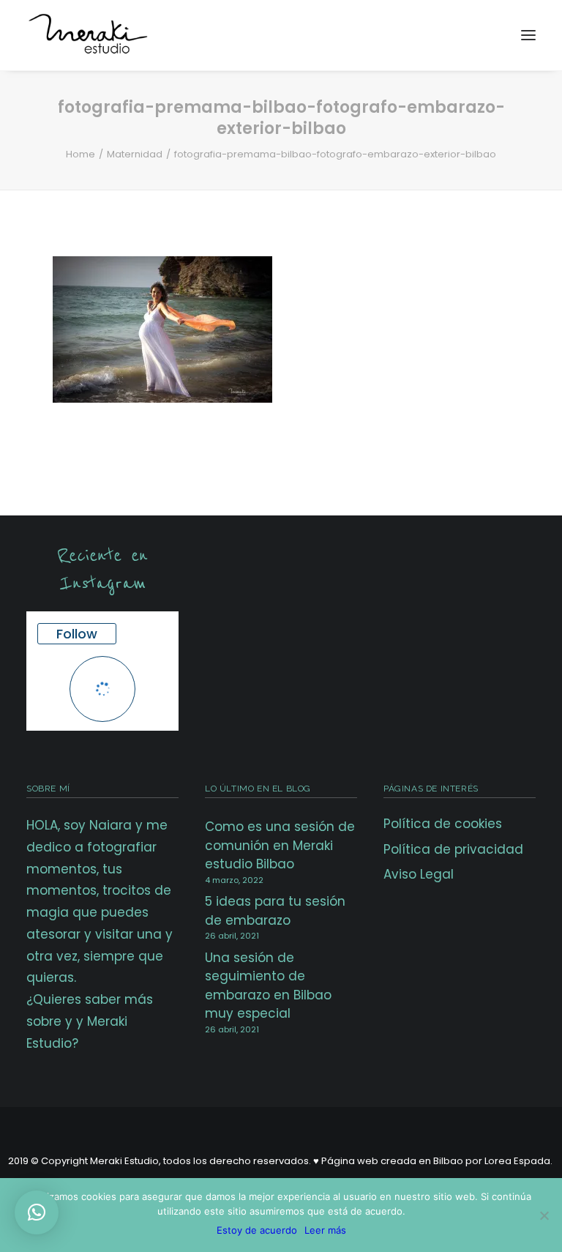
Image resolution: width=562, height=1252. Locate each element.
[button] (37, 1212)
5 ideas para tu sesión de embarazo (275, 911)
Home (80, 154)
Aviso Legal (418, 874)
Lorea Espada (517, 1161)
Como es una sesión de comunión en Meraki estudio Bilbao (280, 845)
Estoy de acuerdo (257, 1230)
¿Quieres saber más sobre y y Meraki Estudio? (89, 1021)
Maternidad (134, 154)
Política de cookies (442, 823)
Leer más (325, 1230)
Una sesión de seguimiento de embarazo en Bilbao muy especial (268, 986)
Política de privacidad (453, 849)
